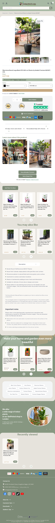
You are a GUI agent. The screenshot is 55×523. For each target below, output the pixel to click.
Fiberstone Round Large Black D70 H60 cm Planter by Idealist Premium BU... (10, 453)
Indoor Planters (12, 388)
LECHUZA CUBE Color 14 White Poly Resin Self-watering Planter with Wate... (10, 361)
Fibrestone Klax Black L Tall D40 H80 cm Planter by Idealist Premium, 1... (10, 242)
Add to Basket (32, 99)
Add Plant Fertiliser (10, 188)
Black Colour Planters (16, 385)
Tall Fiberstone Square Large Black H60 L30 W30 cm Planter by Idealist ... (44, 243)
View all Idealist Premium (27, 172)
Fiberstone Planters (38, 385)
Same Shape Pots (27, 176)
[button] (46, 126)
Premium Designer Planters (38, 394)
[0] (51, 3)
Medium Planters (25, 394)
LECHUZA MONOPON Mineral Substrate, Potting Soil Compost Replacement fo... (27, 361)
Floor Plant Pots (13, 394)
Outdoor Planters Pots (24, 388)
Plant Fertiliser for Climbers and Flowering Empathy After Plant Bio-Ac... (10, 207)
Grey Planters (27, 385)
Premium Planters (28, 391)
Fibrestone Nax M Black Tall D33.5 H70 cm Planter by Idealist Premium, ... (27, 243)
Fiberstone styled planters (14, 391)
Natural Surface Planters (41, 391)
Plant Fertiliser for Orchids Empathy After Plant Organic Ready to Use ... (27, 207)
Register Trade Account (20, 80)
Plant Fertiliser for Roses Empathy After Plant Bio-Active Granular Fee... (44, 207)
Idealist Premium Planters (40, 388)
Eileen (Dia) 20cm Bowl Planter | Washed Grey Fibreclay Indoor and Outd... (44, 361)
